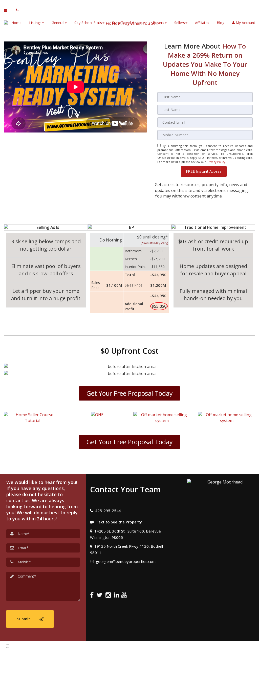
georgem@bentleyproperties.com (126, 561)
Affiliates (202, 22)
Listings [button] (35, 22)
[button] (204, 171)
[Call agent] (16, 10)
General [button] (58, 22)
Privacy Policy (216, 162)
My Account (245, 22)
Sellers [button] (179, 22)
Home (16, 22)
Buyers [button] (158, 22)
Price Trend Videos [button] (127, 22)
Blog (220, 22)
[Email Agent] (8, 10)
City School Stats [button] (88, 22)
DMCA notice (129, 679)
